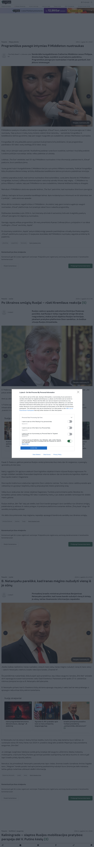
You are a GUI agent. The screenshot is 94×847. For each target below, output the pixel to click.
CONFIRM (33, 448)
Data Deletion (37, 454)
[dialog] (47, 423)
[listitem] (47, 417)
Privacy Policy (57, 454)
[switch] (69, 421)
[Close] (79, 392)
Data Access (47, 454)
